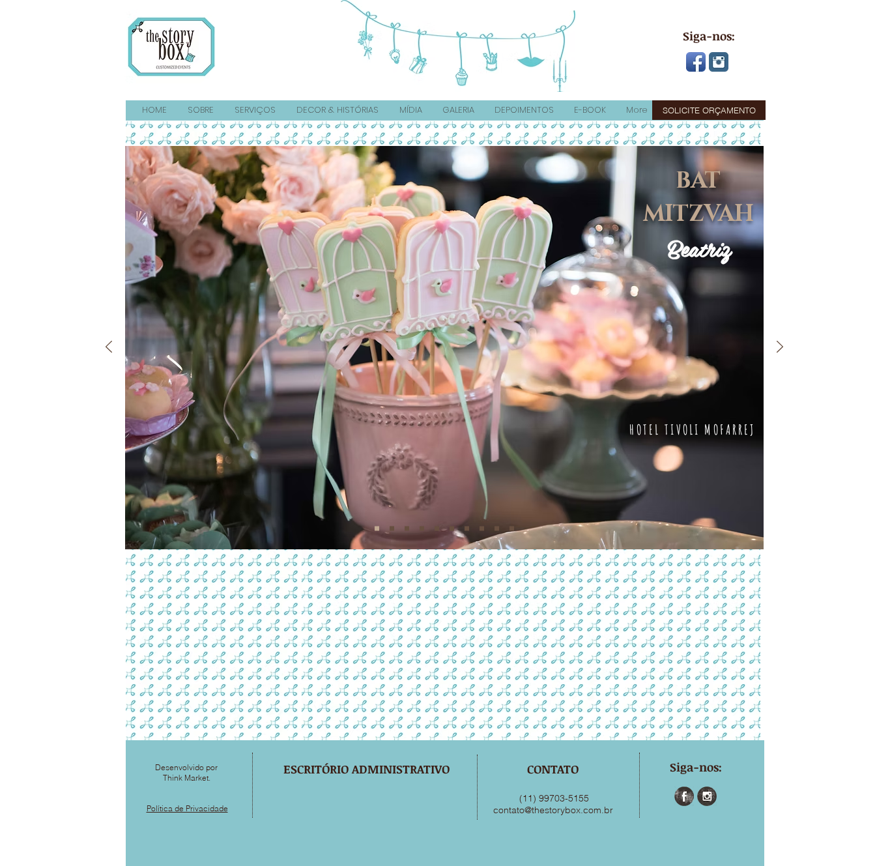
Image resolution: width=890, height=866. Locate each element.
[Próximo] (780, 347)
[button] (200, 110)
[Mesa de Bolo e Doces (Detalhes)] (437, 529)
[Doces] (452, 529)
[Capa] (377, 529)
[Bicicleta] (467, 529)
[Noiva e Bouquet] (512, 529)
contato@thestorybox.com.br (553, 810)
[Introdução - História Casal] (392, 529)
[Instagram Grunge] (707, 796)
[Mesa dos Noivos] (482, 529)
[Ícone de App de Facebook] (696, 62)
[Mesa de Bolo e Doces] (422, 529)
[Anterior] (109, 347)
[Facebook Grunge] (684, 796)
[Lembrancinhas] (497, 529)
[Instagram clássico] (718, 62)
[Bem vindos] (407, 529)
